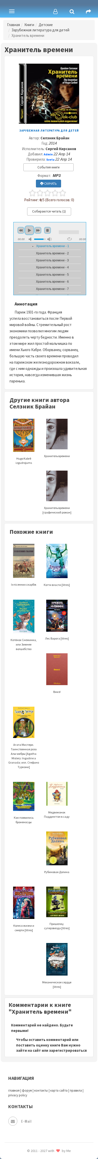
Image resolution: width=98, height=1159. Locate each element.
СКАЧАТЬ (50, 183)
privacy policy (17, 1095)
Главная (13, 24)
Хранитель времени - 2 (52, 253)
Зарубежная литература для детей (40, 30)
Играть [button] (29, 230)
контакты (41, 1090)
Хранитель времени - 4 (52, 267)
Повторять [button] (69, 239)
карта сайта (59, 1090)
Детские (46, 24)
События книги (48, 167)
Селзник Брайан (54, 138)
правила (76, 1090)
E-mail (26, 1121)
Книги (29, 24)
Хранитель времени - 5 (52, 274)
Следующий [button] (37, 230)
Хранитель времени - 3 (52, 260)
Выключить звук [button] (31, 239)
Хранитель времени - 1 (52, 246)
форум (27, 1090)
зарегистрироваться (68, 1050)
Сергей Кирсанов (60, 148)
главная (14, 1090)
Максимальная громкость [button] (49, 239)
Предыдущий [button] (20, 230)
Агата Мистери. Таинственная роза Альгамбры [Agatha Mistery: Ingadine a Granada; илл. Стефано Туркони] (23, 756)
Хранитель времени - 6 (52, 281)
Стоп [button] (47, 230)
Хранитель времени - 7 (52, 288)
